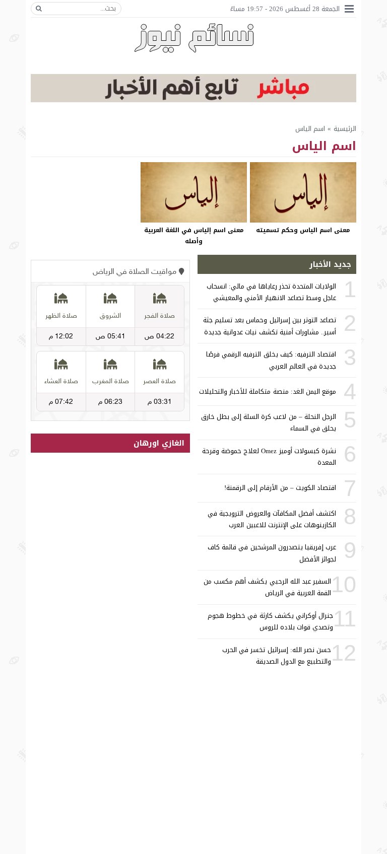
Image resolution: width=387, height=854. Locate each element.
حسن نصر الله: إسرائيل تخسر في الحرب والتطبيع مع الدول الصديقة (276, 656)
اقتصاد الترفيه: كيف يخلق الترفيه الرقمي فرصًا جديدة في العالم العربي (271, 360)
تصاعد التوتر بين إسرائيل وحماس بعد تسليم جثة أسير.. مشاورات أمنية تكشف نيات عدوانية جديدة (269, 326)
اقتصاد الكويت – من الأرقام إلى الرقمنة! (280, 487)
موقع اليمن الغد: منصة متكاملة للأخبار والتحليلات (267, 391)
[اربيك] (193, 100)
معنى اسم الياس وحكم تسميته (303, 230)
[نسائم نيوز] (194, 38)
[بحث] (38, 8)
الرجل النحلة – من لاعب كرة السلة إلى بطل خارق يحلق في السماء (268, 422)
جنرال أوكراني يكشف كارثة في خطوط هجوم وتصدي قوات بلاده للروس (270, 621)
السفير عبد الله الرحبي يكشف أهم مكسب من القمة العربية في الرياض (267, 587)
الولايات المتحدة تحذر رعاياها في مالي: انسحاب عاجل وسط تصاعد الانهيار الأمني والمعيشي (271, 292)
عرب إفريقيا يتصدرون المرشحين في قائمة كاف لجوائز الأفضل (272, 553)
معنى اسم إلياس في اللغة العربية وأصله (193, 236)
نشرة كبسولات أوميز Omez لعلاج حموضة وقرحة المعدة (269, 457)
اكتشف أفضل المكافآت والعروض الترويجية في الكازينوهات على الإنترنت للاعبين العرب (272, 519)
